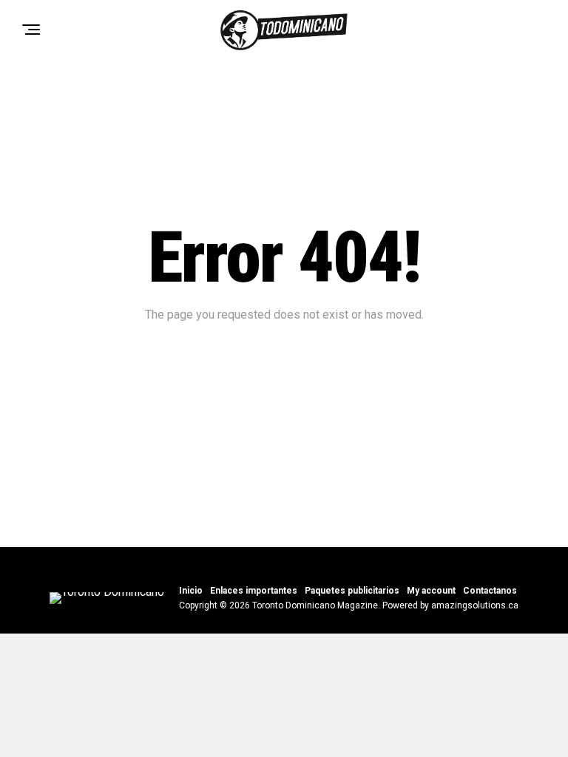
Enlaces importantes (253, 590)
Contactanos (490, 590)
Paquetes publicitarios (352, 590)
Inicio (191, 590)
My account (431, 590)
